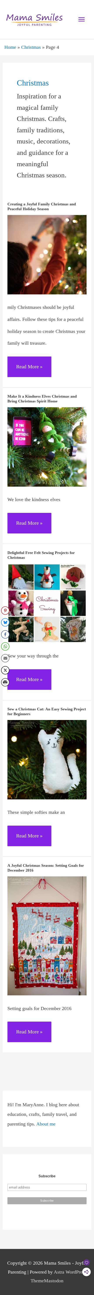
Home (10, 47)
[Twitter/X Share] (5, 670)
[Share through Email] (5, 658)
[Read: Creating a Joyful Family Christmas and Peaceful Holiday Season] (47, 254)
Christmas (31, 47)
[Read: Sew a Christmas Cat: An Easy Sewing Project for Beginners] (47, 759)
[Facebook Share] (5, 634)
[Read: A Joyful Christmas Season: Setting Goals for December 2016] (47, 935)
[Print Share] (5, 682)
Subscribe (47, 1176)
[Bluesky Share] (5, 622)
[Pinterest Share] (5, 610)
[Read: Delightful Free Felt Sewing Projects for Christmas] (47, 602)
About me (46, 1124)
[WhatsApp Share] (5, 646)
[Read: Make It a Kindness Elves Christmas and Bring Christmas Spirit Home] (47, 446)
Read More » (29, 370)
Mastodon (53, 1280)
